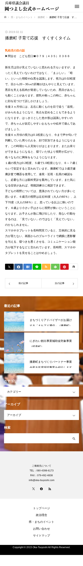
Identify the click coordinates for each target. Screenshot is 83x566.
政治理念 (41, 515)
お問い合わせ (41, 528)
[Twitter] (33, 489)
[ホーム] (5, 17)
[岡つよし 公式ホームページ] (37, 6)
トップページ (41, 508)
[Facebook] (41, 489)
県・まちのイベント (41, 521)
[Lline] (37, 267)
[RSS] (50, 489)
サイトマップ (41, 535)
